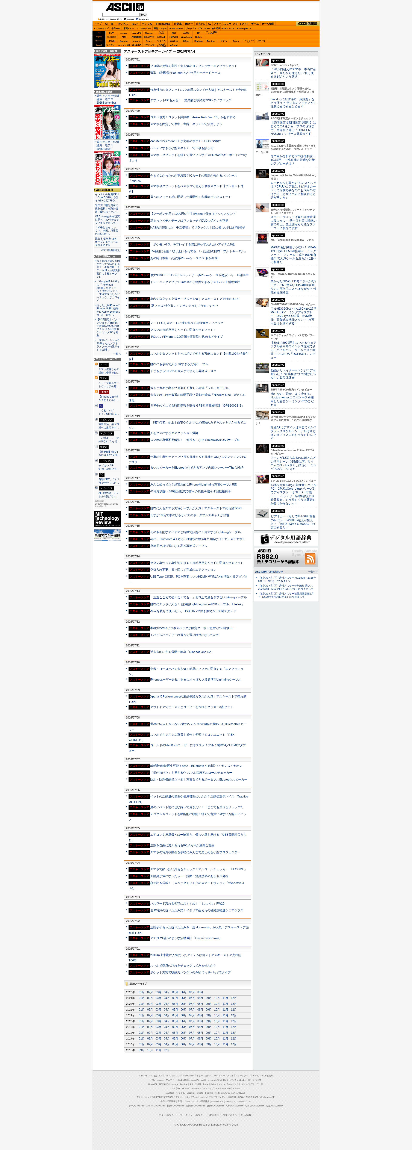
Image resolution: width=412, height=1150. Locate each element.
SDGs (207, 28)
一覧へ (117, 353)
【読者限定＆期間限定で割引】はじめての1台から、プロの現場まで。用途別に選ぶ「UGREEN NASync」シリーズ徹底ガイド (293, 128)
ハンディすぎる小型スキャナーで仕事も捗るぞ (181, 148)
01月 (142, 992)
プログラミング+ (194, 28)
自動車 (178, 23)
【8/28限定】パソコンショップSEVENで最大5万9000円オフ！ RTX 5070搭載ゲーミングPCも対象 (108, 327)
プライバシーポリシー (193, 1115)
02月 (150, 992)
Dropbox (174, 41)
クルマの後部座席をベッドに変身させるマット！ (183, 329)
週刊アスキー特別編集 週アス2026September (108, 99)
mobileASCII (217, 1101)
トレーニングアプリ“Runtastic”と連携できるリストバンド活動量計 (195, 282)
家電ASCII (129, 28)
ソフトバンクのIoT (248, 41)
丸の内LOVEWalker (254, 1106)
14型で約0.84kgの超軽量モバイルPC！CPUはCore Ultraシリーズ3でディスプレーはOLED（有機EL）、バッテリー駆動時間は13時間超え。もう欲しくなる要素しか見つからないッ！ (294, 494)
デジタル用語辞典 (200, 1101)
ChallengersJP (243, 28)
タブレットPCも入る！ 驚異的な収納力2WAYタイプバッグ (190, 100)
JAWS (112, 41)
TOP (140, 1075)
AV (209, 23)
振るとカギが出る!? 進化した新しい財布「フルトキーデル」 (191, 388)
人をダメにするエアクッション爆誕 (174, 433)
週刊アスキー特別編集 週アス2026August (108, 145)
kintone (136, 41)
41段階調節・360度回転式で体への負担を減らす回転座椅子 (190, 491)
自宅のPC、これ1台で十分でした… (108, 481)
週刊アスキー (160, 28)
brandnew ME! (161, 45)
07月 (192, 992)
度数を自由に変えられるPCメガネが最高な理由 (182, 845)
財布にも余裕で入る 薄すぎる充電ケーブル (179, 364)
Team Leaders (199, 1097)
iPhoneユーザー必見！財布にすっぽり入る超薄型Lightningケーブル (195, 679)
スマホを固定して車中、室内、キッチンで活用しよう (186, 124)
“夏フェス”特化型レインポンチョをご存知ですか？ (184, 305)
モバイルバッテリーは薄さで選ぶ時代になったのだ (184, 635)
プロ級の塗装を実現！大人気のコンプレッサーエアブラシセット (193, 66)
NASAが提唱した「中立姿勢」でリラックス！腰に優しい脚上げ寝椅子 (197, 227)
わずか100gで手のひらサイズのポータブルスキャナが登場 (189, 515)
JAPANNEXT (136, 45)
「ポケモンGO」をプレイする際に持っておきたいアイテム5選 (192, 244)
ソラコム (161, 41)
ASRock (161, 37)
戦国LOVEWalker (274, 1106)
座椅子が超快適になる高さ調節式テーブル (178, 546)
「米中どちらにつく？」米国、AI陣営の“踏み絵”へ (106, 230)
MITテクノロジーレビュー (238, 1101)
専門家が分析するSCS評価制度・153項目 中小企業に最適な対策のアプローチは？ (293, 159)
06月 (183, 992)
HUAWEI (174, 37)
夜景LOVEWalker (215, 1106)
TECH (134, 23)
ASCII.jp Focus (107, 256)
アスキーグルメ (144, 28)
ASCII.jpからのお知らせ (269, 571)
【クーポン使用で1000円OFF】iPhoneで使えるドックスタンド (193, 213)
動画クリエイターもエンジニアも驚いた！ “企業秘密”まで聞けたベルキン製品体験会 (293, 374)
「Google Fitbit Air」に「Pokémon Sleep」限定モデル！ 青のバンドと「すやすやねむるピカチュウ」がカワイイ (108, 291)
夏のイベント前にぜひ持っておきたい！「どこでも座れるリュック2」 (197, 807)
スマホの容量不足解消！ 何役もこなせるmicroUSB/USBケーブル (195, 440)
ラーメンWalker (136, 1106)
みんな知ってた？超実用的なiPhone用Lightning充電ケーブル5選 (193, 484)
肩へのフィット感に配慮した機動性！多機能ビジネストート (190, 196)
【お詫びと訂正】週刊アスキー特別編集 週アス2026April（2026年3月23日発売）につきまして (286, 587)
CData (186, 41)
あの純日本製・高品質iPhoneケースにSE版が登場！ (185, 258)
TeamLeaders (176, 28)
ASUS (186, 33)
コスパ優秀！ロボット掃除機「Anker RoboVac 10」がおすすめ (193, 117)
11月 (225, 998)
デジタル (147, 23)
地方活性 (216, 28)
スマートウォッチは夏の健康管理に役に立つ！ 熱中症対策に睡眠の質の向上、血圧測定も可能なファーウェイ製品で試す (294, 222)
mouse (123, 33)
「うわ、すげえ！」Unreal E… (108, 412)
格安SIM (115, 28)
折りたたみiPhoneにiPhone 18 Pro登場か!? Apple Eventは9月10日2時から (108, 310)
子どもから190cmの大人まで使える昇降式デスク (183, 371)
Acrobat (124, 41)
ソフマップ (149, 45)
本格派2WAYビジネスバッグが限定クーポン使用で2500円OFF (192, 628)
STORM (257, 1080)
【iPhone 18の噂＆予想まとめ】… (108, 398)
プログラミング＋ (217, 1097)
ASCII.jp (124, 7)
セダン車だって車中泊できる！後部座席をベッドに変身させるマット (196, 562)
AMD (124, 37)
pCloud (173, 45)
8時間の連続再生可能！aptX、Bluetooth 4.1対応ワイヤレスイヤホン (196, 765)
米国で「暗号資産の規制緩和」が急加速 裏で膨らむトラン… (107, 208)
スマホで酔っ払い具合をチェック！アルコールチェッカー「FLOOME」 (198, 869)
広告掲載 (246, 1115)
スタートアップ (240, 24)
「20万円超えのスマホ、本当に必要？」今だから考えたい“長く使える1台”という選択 (293, 72)
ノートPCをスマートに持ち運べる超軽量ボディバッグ (186, 323)
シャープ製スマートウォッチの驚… (108, 384)
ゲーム (255, 23)
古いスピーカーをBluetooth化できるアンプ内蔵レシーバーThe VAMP (197, 467)
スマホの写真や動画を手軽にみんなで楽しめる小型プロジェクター (195, 852)
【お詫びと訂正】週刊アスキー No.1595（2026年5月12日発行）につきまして (287, 579)
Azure (149, 41)
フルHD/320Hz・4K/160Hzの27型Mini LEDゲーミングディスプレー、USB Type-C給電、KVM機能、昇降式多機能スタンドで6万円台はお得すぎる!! (294, 316)
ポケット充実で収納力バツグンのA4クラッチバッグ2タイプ (190, 972)
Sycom (149, 33)
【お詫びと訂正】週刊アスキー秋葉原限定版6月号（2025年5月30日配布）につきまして (286, 595)
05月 (175, 992)
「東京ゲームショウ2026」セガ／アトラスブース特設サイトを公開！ (108, 345)
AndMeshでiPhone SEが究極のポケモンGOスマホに (185, 141)
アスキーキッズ (101, 28)
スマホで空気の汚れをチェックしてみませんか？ (183, 965)
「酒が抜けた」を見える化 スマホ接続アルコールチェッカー (191, 772)
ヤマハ (223, 41)
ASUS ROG (136, 37)
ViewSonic (186, 37)
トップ (98, 23)
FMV (111, 33)
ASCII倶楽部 (307, 24)
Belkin (198, 37)
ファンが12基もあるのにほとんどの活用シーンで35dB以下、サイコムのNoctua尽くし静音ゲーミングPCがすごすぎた (293, 463)
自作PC (200, 23)
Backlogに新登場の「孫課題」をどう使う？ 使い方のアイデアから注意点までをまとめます (294, 102)
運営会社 (214, 1115)
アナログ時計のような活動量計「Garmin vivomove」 (186, 938)
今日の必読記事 (168, 1101)
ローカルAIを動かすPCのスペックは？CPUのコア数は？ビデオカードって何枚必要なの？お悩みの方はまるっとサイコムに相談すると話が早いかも (294, 190)
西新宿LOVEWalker (195, 1106)
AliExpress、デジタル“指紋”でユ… (108, 495)
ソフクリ (261, 41)
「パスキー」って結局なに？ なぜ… (109, 440)
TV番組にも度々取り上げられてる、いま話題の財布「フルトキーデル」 (198, 251)
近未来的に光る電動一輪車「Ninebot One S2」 (182, 652)
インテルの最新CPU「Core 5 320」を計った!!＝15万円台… (107, 197)
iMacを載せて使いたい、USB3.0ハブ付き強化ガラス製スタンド (193, 611)
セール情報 (268, 23)
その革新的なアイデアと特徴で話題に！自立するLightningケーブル (195, 532)
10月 (217, 998)
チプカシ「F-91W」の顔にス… (108, 467)
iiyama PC (194, 1080)
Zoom (236, 41)
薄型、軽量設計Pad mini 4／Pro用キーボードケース (185, 72)
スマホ (227, 23)
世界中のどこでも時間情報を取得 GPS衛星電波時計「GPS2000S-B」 (197, 405)
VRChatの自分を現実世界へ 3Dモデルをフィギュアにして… (107, 219)
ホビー (189, 23)
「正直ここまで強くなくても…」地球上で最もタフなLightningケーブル (198, 597)
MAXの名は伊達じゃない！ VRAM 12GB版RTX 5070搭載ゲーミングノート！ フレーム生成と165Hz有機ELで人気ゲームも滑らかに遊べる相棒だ (294, 254)
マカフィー (111, 45)
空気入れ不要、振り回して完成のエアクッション (183, 569)
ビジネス (123, 23)
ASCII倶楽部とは (111, 250)
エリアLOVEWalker (155, 1106)
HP (198, 33)
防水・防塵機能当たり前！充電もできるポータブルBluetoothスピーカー (198, 779)
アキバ (217, 23)
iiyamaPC (136, 33)
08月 (200, 992)
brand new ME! (223, 1088)
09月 (209, 998)
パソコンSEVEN (161, 32)
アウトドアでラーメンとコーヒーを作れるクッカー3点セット (191, 707)
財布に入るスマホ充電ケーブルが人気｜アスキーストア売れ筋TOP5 (196, 508)
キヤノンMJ (124, 45)
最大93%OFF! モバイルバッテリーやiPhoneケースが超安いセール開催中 (199, 275)
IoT (113, 23)
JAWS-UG (164, 1084)
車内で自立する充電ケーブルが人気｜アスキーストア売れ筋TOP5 (194, 299)
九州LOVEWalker (234, 1106)
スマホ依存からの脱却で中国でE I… (109, 371)
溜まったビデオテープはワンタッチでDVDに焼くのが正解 (189, 220)
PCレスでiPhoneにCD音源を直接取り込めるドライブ (186, 336)
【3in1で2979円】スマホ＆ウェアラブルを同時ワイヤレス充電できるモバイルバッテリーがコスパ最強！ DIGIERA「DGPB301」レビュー (293, 350)
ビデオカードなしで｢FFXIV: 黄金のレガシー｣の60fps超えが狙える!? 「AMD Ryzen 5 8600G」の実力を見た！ (293, 521)
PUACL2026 (227, 28)
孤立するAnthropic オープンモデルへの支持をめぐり (107, 242)
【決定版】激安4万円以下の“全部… (109, 453)
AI (106, 23)
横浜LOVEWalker (175, 1106)
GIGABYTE (149, 37)
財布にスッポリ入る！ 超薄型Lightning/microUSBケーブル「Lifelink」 (197, 604)
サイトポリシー (168, 1115)
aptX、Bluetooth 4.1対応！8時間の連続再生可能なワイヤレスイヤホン (197, 539)
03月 (158, 992)
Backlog (198, 41)
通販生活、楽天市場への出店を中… (108, 426)
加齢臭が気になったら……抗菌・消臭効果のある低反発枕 (189, 876)
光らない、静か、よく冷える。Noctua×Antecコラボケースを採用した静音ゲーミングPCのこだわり (292, 399)
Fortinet (211, 41)
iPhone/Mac (163, 23)
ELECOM (111, 37)
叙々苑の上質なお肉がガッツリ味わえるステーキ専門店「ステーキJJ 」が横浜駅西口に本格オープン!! (108, 268)
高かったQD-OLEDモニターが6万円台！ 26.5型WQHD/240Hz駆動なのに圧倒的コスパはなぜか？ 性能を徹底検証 (294, 287)
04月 (167, 992)
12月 (234, 998)
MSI (174, 33)
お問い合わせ (230, 1115)
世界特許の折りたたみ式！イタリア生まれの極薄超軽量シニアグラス (196, 910)
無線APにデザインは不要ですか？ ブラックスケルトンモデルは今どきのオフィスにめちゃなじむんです (295, 433)
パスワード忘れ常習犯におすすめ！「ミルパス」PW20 (187, 903)
